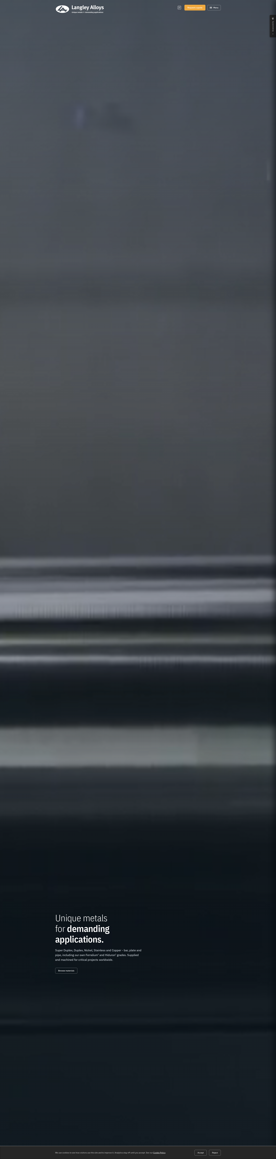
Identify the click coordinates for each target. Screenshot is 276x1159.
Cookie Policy (159, 1152)
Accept (201, 1153)
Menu (215, 7)
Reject (215, 1153)
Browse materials (66, 970)
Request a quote (194, 7)
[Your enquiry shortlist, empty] (179, 7)
